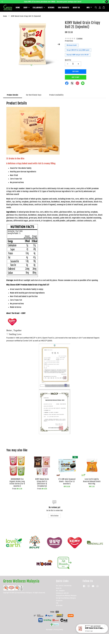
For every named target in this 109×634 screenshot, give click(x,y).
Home (5, 16)
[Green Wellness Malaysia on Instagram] (88, 587)
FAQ (57, 603)
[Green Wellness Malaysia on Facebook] (84, 587)
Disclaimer (49, 629)
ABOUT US (76, 8)
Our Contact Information (64, 585)
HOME (18, 8)
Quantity (68, 60)
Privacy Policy (58, 629)
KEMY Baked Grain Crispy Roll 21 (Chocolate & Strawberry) (94, 628)
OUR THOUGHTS (63, 8)
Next (59, 44)
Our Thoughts (60, 590)
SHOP (25, 8)
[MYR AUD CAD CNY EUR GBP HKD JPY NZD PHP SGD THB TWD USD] (89, 7)
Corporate (59, 600)
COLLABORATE (38, 8)
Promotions (69, 41)
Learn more (82, 2)
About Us (59, 588)
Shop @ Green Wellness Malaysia (66, 595)
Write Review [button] (54, 516)
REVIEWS (51, 8)
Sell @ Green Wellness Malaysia (66, 598)
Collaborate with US (62, 593)
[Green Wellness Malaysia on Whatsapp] (97, 587)
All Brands (59, 605)
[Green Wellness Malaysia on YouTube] (93, 587)
